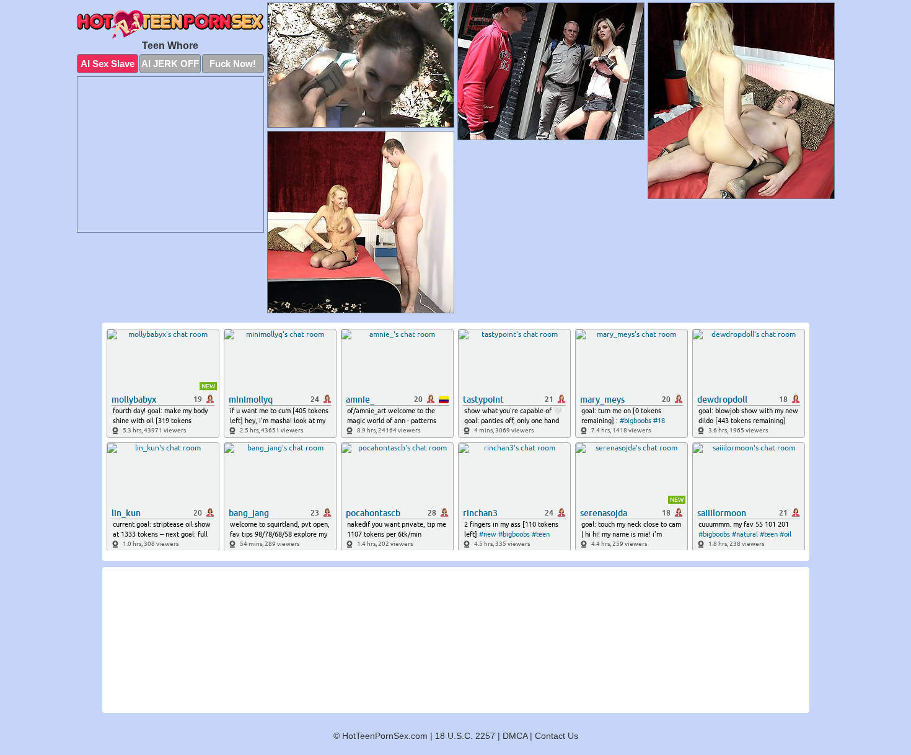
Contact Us (556, 736)
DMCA (515, 736)
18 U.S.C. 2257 (465, 736)
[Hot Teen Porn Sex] (170, 24)
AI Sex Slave (107, 63)
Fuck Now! (232, 63)
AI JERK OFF (170, 63)
